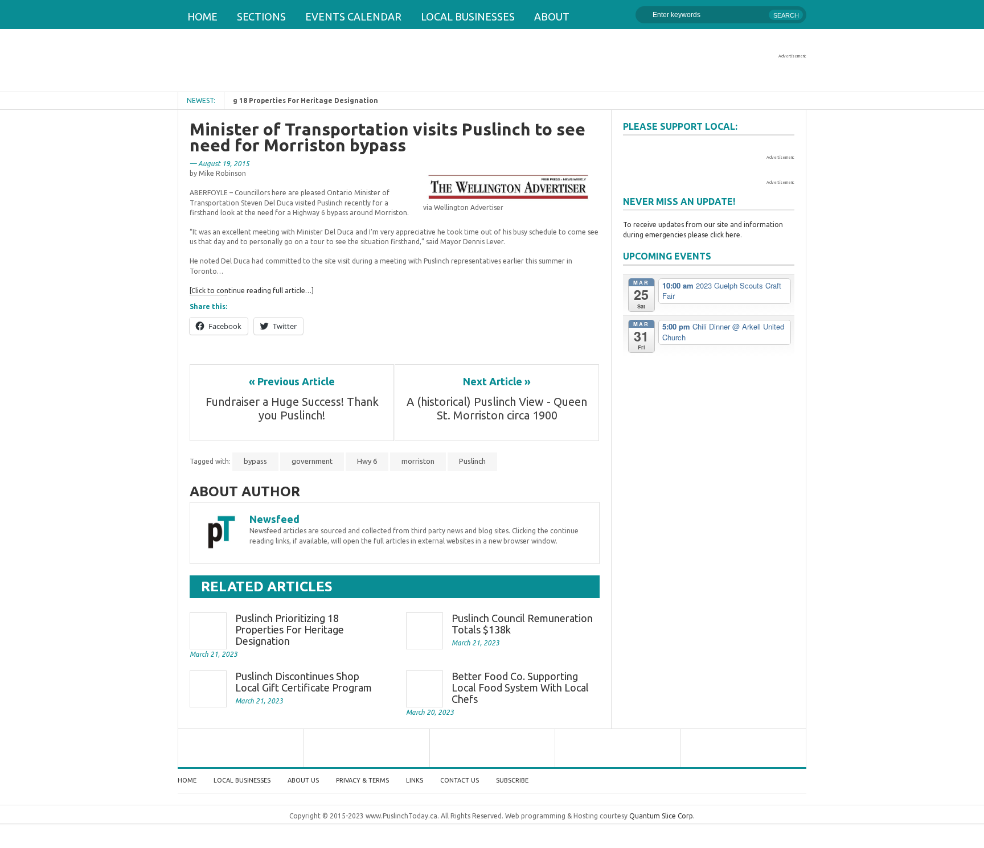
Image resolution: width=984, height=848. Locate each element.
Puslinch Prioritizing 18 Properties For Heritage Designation (289, 629)
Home (202, 16)
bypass (255, 461)
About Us (303, 780)
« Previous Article (292, 381)
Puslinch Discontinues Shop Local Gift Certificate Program (303, 681)
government (312, 461)
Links (414, 780)
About (551, 16)
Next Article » (497, 381)
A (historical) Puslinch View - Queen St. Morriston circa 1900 (497, 408)
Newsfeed (274, 519)
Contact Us (459, 780)
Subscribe (512, 780)
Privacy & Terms (362, 780)
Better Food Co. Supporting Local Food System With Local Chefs (520, 687)
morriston (417, 461)
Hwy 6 (367, 461)
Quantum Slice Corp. (662, 816)
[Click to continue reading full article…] (252, 290)
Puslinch (472, 461)
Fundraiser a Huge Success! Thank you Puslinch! (294, 408)
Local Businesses (468, 16)
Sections (261, 16)
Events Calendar (353, 16)
